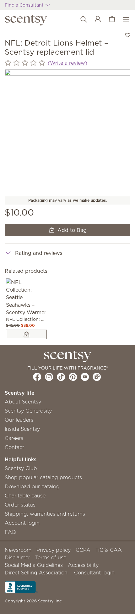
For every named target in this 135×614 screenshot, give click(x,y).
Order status (20, 504)
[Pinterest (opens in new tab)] (73, 377)
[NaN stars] (25, 63)
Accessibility (83, 565)
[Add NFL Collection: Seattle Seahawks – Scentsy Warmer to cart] (26, 334)
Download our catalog (32, 486)
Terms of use (50, 557)
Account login (22, 522)
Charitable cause (25, 495)
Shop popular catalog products (43, 477)
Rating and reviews (38, 252)
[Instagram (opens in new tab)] (49, 377)
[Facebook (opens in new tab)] (37, 377)
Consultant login (94, 572)
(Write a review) (67, 62)
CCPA (83, 549)
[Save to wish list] (127, 34)
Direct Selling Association (36, 572)
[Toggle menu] (123, 19)
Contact (14, 447)
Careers (14, 438)
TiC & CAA (108, 549)
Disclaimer (17, 557)
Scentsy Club (21, 468)
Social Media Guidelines (34, 565)
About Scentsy (23, 401)
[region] (67, 132)
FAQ (10, 532)
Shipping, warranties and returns (45, 513)
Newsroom (18, 549)
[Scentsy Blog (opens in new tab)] (97, 377)
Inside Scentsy (22, 428)
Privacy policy (53, 549)
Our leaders (19, 419)
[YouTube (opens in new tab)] (85, 377)
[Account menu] (95, 19)
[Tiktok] (61, 377)
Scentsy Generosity (28, 410)
